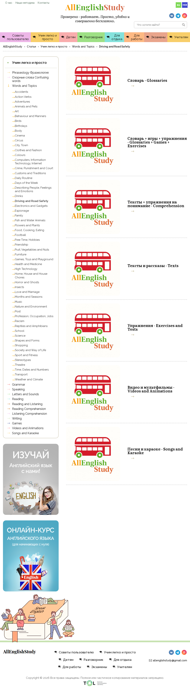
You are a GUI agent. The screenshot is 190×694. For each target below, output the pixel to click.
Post (18, 311)
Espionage (22, 210)
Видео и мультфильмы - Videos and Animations (150, 389)
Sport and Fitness (26, 355)
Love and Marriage (27, 292)
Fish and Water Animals (30, 220)
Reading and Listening (27, 404)
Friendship (21, 244)
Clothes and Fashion (28, 150)
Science (20, 335)
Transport (21, 374)
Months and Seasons (28, 296)
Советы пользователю (18, 37)
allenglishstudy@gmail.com (170, 660)
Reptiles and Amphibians (31, 326)
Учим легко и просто (47, 37)
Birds (18, 121)
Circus (19, 140)
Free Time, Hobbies (27, 239)
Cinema (20, 135)
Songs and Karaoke (25, 433)
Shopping (21, 345)
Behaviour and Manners (30, 116)
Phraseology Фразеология (30, 72)
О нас (8, 2)
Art (17, 111)
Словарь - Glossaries (147, 80)
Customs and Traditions (30, 173)
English (95, 7)
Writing (17, 418)
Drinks (19, 196)
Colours (20, 155)
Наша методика (25, 2)
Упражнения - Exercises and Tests (155, 327)
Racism (19, 321)
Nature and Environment (31, 306)
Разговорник (93, 37)
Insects (19, 287)
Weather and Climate (29, 379)
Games (17, 423)
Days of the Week (26, 183)
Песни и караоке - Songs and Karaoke (155, 450)
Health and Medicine (28, 264)
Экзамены (158, 37)
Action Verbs (23, 96)
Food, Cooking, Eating (29, 230)
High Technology (26, 269)
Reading (17, 399)
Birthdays (21, 126)
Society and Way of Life (30, 350)
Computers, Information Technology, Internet (30, 161)
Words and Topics (83, 46)
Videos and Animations (28, 428)
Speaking (18, 389)
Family (19, 215)
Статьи (31, 46)
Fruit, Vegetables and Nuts (32, 249)
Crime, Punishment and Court (34, 168)
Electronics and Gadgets (31, 206)
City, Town (21, 145)
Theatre (20, 364)
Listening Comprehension (29, 413)
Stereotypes (23, 360)
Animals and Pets (26, 106)
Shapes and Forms (27, 340)
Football (20, 235)
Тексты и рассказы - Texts (152, 265)
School (19, 331)
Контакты (43, 2)
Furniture (20, 254)
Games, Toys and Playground (34, 259)
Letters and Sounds (25, 394)
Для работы (136, 37)
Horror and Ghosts (27, 282)
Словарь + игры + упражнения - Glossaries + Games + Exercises (157, 141)
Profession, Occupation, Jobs (34, 316)
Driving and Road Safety (31, 201)
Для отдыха (117, 37)
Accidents (21, 91)
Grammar (18, 384)
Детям (71, 37)
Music (18, 301)
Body (18, 130)
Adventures (22, 101)
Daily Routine (23, 178)
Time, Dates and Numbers (32, 369)
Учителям (181, 37)
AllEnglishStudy (12, 46)
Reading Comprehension (29, 409)
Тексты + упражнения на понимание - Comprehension (155, 203)
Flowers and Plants (27, 225)
